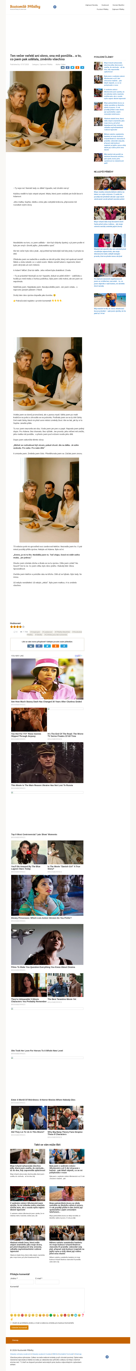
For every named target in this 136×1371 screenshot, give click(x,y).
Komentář (14, 1286)
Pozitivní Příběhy (102, 9)
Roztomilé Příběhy (25, 6)
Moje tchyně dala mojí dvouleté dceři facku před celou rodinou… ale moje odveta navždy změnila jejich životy (108, 224)
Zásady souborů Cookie (41, 1354)
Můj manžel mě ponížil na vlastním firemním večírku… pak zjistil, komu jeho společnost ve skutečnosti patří (114, 158)
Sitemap (15, 1340)
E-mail (38, 1278)
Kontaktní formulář (66, 1354)
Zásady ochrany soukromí (20, 1354)
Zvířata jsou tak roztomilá (56, 635)
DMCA (54, 1354)
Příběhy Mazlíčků (63, 632)
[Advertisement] (68, 33)
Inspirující (36, 632)
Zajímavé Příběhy (118, 9)
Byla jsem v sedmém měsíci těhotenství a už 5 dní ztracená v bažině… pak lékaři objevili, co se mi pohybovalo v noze (65, 1169)
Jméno (14, 1278)
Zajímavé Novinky (91, 5)
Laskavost (48, 632)
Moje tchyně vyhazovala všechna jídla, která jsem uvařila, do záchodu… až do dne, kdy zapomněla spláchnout (27, 1168)
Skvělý (39, 635)
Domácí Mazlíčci (118, 5)
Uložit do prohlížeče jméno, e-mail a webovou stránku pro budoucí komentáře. (43, 1323)
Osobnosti (105, 5)
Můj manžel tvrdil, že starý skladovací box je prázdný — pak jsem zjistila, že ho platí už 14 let (110, 311)
